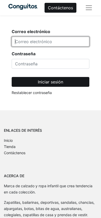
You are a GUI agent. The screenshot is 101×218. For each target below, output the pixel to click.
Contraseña (23, 53)
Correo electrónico (31, 31)
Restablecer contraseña (32, 92)
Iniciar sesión (50, 81)
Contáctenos (60, 7)
